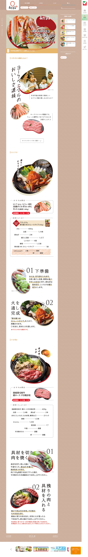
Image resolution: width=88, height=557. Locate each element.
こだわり (41, 3)
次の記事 (55, 535)
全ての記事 (27, 3)
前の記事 (9, 535)
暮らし (68, 3)
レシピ (54, 3)
